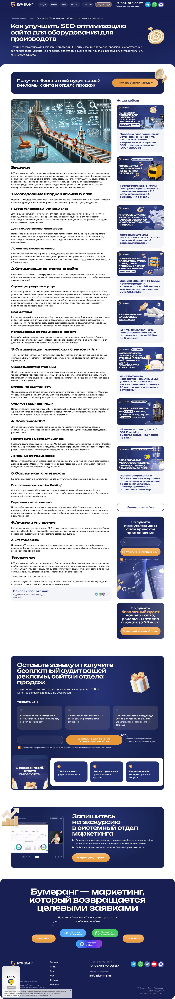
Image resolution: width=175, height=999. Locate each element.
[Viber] (103, 594)
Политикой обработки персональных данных (94, 748)
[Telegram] (96, 594)
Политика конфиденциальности (24, 981)
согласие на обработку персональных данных (43, 748)
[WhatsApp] (100, 594)
